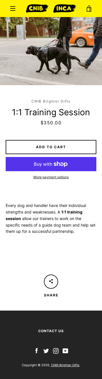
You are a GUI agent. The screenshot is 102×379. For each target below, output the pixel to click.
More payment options (51, 177)
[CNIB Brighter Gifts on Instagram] (56, 350)
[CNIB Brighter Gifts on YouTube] (65, 350)
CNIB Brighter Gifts (65, 365)
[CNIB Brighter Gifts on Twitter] (46, 350)
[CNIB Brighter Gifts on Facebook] (36, 350)
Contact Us (51, 331)
